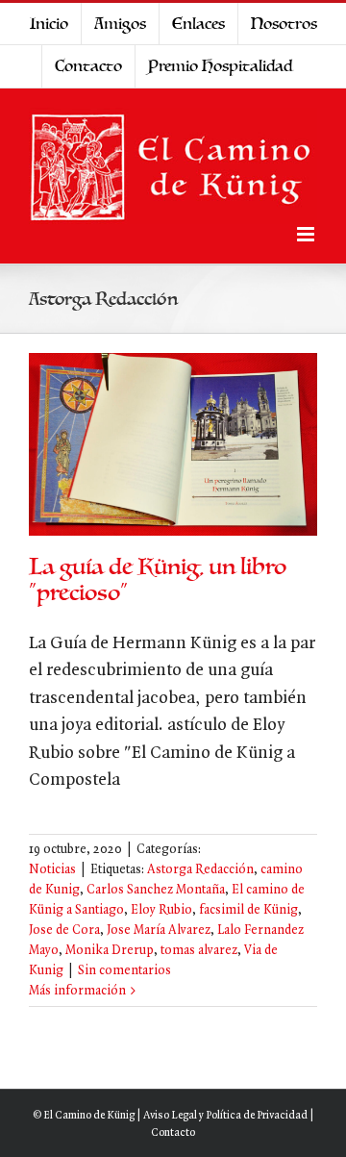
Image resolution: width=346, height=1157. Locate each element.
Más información (77, 991)
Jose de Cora (64, 930)
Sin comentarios (124, 971)
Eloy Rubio (161, 910)
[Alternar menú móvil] (307, 234)
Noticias (52, 870)
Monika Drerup (109, 950)
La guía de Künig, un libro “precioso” (157, 580)
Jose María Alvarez (158, 930)
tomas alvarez (199, 950)
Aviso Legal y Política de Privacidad (225, 1115)
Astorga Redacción (200, 870)
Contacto (173, 1133)
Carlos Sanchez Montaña (155, 890)
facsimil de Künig (248, 910)
